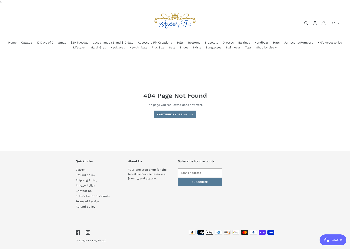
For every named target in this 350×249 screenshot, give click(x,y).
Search (80, 169)
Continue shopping (172, 114)
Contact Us (84, 191)
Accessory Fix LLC (95, 240)
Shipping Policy (86, 180)
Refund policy (85, 175)
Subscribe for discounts (93, 196)
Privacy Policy (85, 185)
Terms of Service (87, 201)
